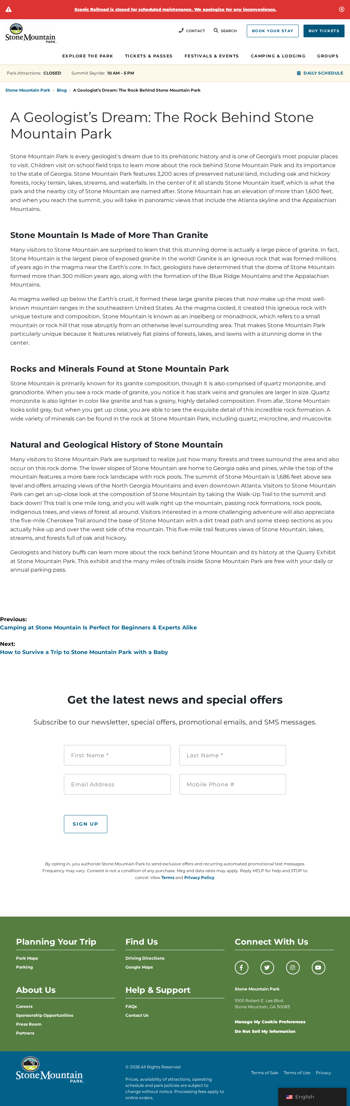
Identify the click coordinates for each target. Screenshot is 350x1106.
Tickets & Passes (149, 55)
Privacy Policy (199, 877)
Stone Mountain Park (27, 90)
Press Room (29, 1024)
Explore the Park (87, 55)
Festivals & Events (212, 55)
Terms (167, 877)
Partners (25, 1033)
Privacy (323, 1072)
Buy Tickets (324, 31)
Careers (24, 1006)
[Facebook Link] (241, 967)
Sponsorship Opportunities (44, 1015)
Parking (24, 967)
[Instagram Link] (293, 967)
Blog (62, 90)
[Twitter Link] (267, 967)
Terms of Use (297, 1072)
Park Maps (27, 958)
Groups (328, 55)
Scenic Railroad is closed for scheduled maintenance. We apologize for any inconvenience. (176, 9)
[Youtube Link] (318, 967)
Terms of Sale (264, 1072)
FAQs (131, 1006)
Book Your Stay (273, 31)
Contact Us (136, 1015)
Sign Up (85, 824)
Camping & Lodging (278, 55)
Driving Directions (144, 958)
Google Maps (139, 967)
